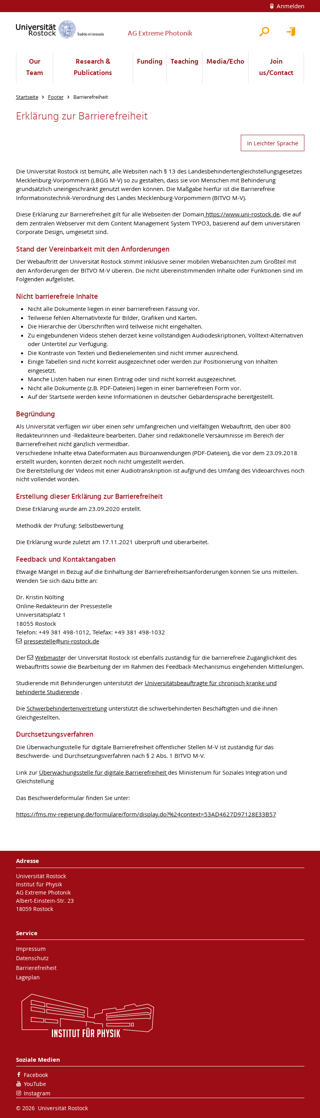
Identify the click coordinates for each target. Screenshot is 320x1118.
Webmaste (49, 657)
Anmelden (289, 6)
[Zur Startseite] (60, 29)
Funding (149, 62)
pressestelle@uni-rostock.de (61, 641)
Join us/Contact (276, 67)
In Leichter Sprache (272, 143)
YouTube (35, 1084)
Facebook (36, 1075)
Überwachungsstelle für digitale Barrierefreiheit (103, 772)
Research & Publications (93, 67)
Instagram (37, 1093)
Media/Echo (225, 62)
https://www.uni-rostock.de (241, 214)
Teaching (184, 62)
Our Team (34, 67)
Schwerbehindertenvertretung (67, 708)
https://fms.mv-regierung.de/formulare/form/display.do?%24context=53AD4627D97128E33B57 (146, 814)
